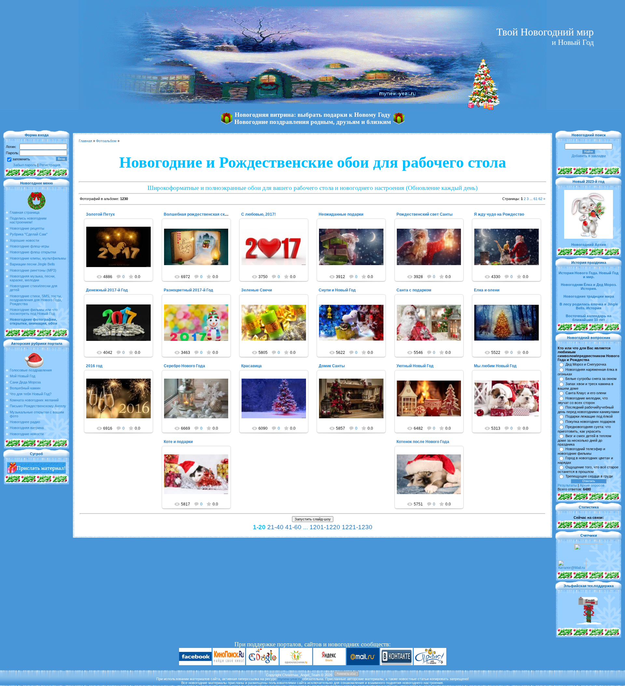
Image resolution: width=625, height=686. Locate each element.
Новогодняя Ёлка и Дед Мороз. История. (589, 286)
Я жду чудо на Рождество (499, 214)
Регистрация (49, 165)
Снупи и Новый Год (337, 290)
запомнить (21, 159)
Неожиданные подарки (341, 214)
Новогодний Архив (588, 245)
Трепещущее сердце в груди (589, 476)
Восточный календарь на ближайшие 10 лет (588, 318)
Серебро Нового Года (184, 366)
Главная (85, 141)
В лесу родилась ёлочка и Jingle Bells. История (589, 306)
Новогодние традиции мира (588, 296)
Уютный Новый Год (415, 366)
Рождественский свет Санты (424, 214)
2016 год (94, 366)
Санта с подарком (413, 290)
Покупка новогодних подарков (590, 422)
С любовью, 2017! (258, 214)
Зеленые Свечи (256, 290)
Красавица (251, 366)
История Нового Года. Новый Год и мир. (588, 275)
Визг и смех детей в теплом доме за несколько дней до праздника (584, 440)
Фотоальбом (106, 141)
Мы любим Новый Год (495, 366)
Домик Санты (332, 366)
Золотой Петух (100, 214)
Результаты (567, 485)
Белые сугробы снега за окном (591, 379)
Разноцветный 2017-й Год (188, 290)
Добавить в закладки (589, 156)
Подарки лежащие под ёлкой (589, 416)
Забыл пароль (24, 165)
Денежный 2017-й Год (107, 290)
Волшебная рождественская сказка (198, 214)
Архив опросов (592, 485)
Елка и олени (486, 290)
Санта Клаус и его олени (585, 393)
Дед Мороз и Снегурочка (585, 364)
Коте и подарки (178, 441)
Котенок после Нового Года (422, 441)
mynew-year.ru (289, 679)
